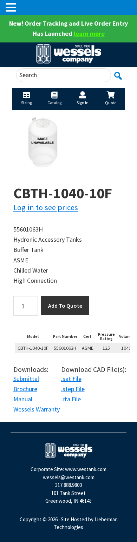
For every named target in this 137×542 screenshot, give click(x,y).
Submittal (26, 379)
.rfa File (71, 399)
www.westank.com (85, 469)
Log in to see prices (45, 207)
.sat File (71, 379)
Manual (22, 399)
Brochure (25, 389)
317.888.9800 (68, 485)
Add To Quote (65, 305)
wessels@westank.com (68, 477)
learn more (89, 33)
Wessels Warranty (36, 409)
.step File (73, 389)
